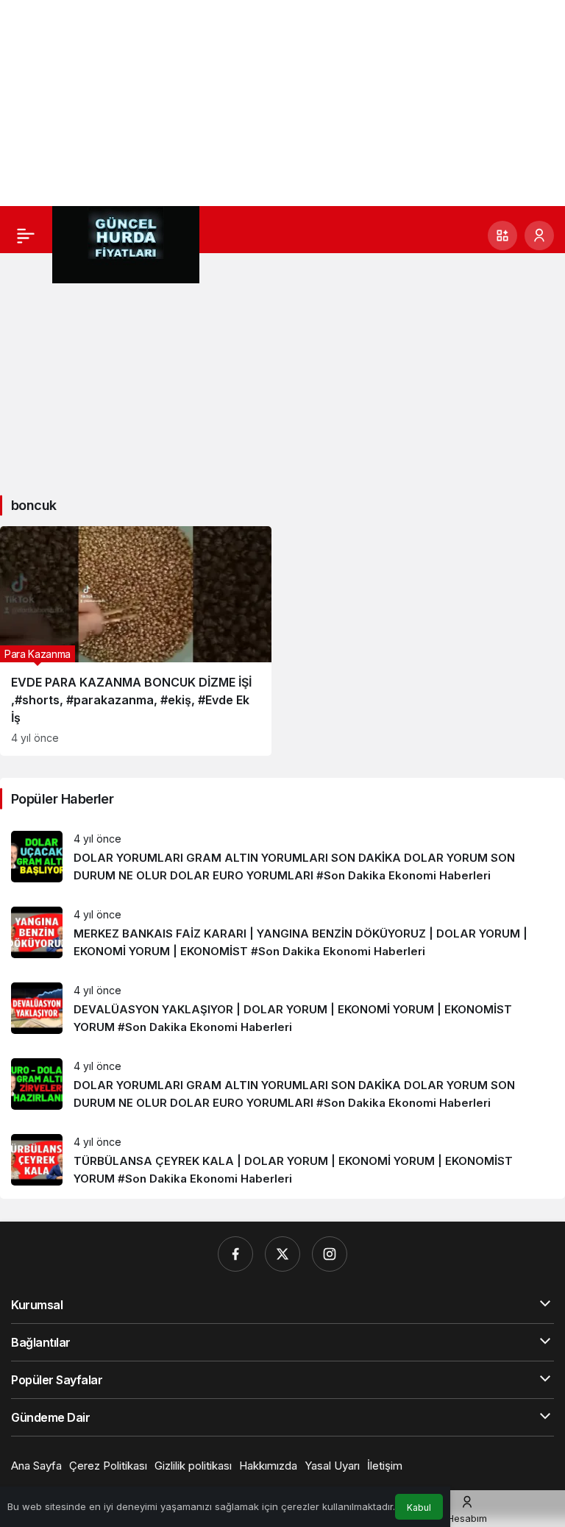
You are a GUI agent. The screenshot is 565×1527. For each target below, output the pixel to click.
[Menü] (25, 235)
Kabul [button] (419, 1507)
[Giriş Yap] (539, 235)
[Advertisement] (282, 103)
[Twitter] (282, 1254)
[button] (502, 235)
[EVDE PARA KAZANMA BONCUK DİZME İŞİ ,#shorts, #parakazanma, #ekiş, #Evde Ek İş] (135, 641)
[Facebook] (235, 1254)
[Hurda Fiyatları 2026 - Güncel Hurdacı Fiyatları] (125, 243)
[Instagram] (329, 1254)
